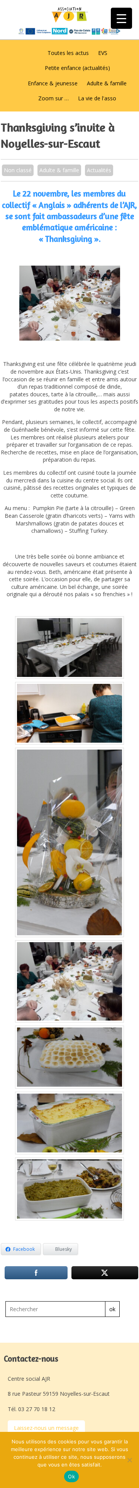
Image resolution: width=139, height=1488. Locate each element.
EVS (102, 53)
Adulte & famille (107, 83)
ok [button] (112, 1309)
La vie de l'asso (97, 98)
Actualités (99, 170)
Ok (71, 1476)
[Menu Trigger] (121, 18)
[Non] (129, 1460)
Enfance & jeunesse (53, 83)
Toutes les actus (68, 53)
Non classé (18, 170)
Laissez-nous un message (46, 1427)
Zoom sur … (53, 98)
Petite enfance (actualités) (77, 67)
